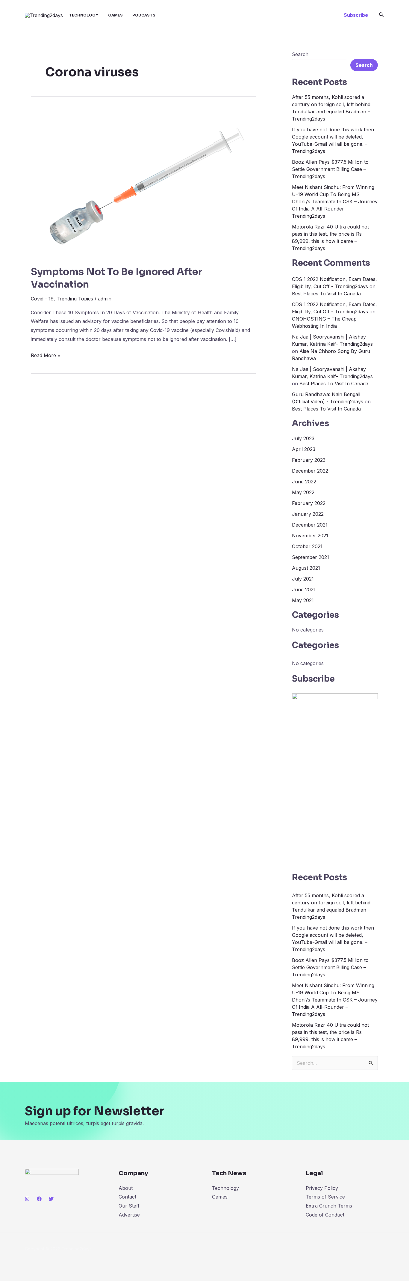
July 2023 (303, 438)
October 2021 (307, 546)
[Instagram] (27, 1198)
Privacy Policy (322, 1188)
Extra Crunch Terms (329, 1206)
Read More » (45, 354)
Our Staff (129, 1206)
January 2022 (308, 514)
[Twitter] (51, 1198)
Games (115, 15)
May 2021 (303, 600)
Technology (84, 15)
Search (300, 54)
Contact (127, 1197)
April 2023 (303, 449)
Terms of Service (325, 1197)
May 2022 (303, 492)
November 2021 (310, 536)
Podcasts (143, 15)
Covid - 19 (42, 299)
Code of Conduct (325, 1215)
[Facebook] (39, 1198)
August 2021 (306, 568)
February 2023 (308, 460)
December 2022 (310, 471)
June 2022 (304, 482)
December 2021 (310, 525)
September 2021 (310, 557)
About (126, 1188)
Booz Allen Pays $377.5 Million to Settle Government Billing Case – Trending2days (330, 169)
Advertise (129, 1215)
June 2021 (304, 590)
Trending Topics (75, 299)
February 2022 (308, 503)
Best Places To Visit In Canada (326, 294)
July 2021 (303, 579)
